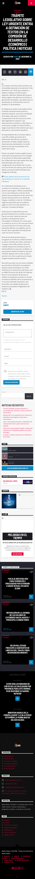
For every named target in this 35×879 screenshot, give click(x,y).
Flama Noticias (8, 756)
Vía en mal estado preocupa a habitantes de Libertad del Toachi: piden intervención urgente (17, 424)
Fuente (4, 296)
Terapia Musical (9, 768)
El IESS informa (9, 759)
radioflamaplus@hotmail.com (14, 787)
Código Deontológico (10, 827)
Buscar (4, 392)
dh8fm (16, 56)
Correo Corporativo (10, 832)
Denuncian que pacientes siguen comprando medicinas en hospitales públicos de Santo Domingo (18, 430)
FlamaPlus (6, 595)
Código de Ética (9, 835)
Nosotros (7, 820)
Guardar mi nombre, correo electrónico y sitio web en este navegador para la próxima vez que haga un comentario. (19, 371)
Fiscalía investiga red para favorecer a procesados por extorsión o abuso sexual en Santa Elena (17, 411)
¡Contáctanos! (8, 830)
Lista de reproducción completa (17, 468)
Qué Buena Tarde (9, 766)
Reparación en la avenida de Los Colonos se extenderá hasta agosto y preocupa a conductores (17, 417)
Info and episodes (17, 554)
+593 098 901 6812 (11, 784)
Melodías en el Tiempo (10, 481)
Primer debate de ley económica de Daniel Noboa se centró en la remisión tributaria (16, 179)
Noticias (17, 12)
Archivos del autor (17, 312)
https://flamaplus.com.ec (13, 780)
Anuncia (6, 823)
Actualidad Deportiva (11, 764)
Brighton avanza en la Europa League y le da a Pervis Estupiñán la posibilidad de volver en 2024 (17, 716)
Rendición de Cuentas (11, 825)
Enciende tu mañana (10, 761)
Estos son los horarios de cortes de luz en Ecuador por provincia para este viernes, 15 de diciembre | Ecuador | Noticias (17, 689)
